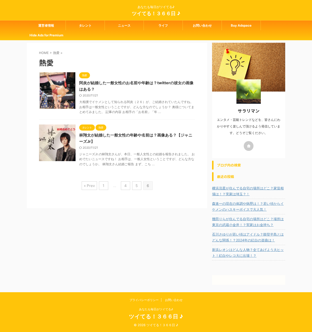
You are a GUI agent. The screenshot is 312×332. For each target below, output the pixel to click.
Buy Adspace (241, 25)
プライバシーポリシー (144, 300)
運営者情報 (46, 25)
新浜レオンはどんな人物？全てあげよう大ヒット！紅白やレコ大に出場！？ (248, 253)
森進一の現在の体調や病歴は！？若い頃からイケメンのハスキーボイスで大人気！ (248, 206)
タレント (85, 25)
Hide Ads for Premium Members (46, 36)
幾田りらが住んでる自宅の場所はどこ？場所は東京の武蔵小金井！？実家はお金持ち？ (248, 222)
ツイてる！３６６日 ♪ (156, 13)
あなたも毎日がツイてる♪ (156, 309)
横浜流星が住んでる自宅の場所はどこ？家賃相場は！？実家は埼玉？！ (248, 191)
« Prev (89, 185)
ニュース (124, 25)
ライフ (163, 25)
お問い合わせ (202, 25)
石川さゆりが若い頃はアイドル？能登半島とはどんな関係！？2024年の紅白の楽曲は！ (248, 237)
